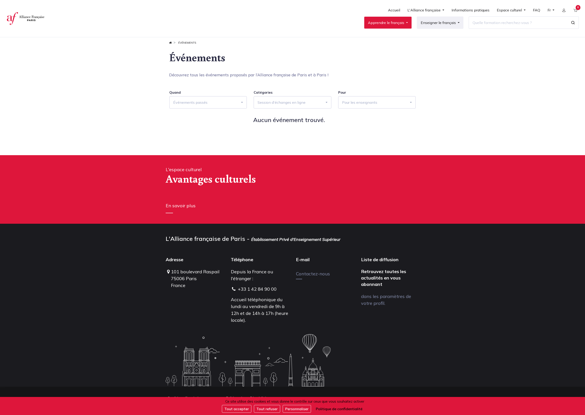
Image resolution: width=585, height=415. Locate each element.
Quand (175, 92)
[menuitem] (394, 12)
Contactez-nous (313, 274)
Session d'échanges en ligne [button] (282, 102)
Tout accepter (236, 409)
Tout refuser (267, 409)
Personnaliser (296, 409)
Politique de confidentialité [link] (339, 409)
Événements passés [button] (190, 102)
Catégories (263, 92)
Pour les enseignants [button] (359, 102)
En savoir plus (181, 205)
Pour (342, 92)
